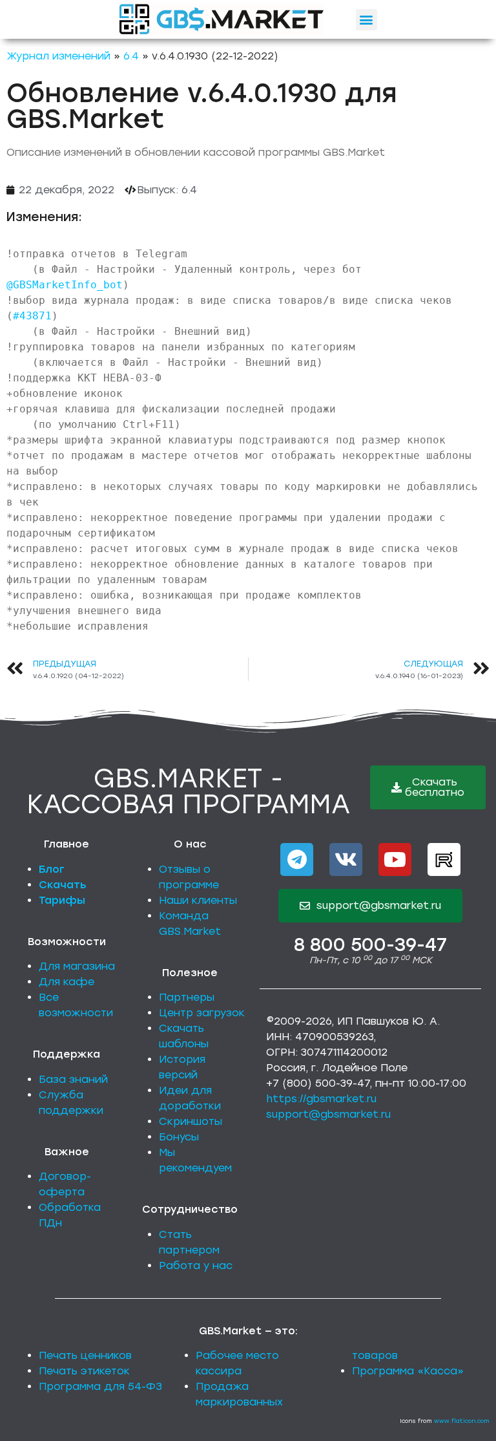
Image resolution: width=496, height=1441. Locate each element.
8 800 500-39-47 (370, 944)
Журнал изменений (58, 56)
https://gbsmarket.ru (321, 1099)
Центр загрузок (202, 1013)
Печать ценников (85, 1355)
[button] (366, 19)
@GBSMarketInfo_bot (64, 285)
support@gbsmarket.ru (328, 1114)
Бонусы (179, 1137)
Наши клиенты (198, 900)
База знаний (73, 1079)
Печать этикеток (84, 1371)
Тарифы (62, 900)
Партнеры (186, 997)
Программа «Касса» (408, 1371)
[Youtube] (394, 859)
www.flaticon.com (462, 1420)
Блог (52, 869)
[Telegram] (296, 859)
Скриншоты (190, 1121)
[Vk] (345, 859)
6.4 (131, 56)
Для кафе (66, 982)
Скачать (63, 885)
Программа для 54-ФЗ (100, 1386)
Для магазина (77, 966)
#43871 (32, 316)
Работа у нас (195, 1265)
